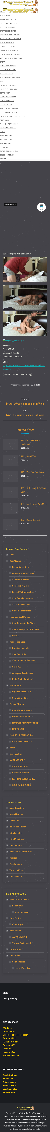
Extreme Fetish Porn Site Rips (25, 723)
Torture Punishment (21, 943)
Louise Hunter (15, 845)
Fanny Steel (14, 820)
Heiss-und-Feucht (17, 827)
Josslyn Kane (15, 876)
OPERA (15, 636)
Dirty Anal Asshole (20, 648)
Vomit (12, 748)
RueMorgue (17, 924)
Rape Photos (15, 918)
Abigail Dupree (16, 814)
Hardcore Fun (9, 1052)
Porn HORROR (9, 1038)
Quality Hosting (10, 999)
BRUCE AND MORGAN (22, 741)
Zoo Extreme (9, 1092)
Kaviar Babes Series (21, 567)
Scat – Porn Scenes (18, 642)
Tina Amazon (15, 864)
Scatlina (13, 858)
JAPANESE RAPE (19, 937)
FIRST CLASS (18, 729)
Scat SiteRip (15, 685)
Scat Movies (15, 561)
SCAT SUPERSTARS (21, 604)
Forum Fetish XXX (11, 1056)
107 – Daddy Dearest (30, 520)
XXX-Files (7, 1028)
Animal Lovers (9, 1082)
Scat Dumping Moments (23, 598)
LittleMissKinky (16, 839)
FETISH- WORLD (10, 1042)
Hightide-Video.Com (21, 692)
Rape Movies (15, 931)
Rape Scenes (10, 205)
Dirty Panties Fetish (21, 717)
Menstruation (15, 754)
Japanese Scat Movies (19, 617)
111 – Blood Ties (28, 456)
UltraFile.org (9, 1031)
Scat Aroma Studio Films (23, 623)
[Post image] (10, 444)
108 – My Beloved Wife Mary (34, 504)
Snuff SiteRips (18, 962)
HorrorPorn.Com (23, 968)
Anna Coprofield (16, 808)
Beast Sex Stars (10, 1075)
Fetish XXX (8, 1049)
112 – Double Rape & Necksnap (30, 442)
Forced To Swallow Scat (23, 592)
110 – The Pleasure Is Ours (33, 472)
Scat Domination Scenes (23, 660)
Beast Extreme (9, 1085)
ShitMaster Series (20, 580)
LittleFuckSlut (15, 833)
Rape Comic (17, 906)
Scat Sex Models (20, 698)
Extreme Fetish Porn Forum (15, 1035)
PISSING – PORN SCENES (21, 735)
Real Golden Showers (22, 710)
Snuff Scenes (15, 955)
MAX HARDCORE (17, 760)
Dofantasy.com (22, 912)
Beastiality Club (10, 1089)
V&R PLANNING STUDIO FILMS (26, 629)
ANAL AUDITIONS (20, 766)
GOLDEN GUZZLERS (21, 785)
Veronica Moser (16, 870)
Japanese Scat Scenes (22, 673)
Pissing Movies (16, 704)
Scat (11, 555)
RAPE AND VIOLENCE (19, 899)
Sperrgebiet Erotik (20, 586)
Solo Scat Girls (19, 654)
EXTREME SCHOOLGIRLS (23, 779)
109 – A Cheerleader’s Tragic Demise (34, 490)
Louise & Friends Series (23, 573)
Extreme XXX (9, 1045)
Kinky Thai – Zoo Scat (22, 679)
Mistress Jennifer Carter (20, 852)
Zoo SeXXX (8, 1078)
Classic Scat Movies (21, 611)
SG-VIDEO (16, 667)
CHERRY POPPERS (20, 773)
